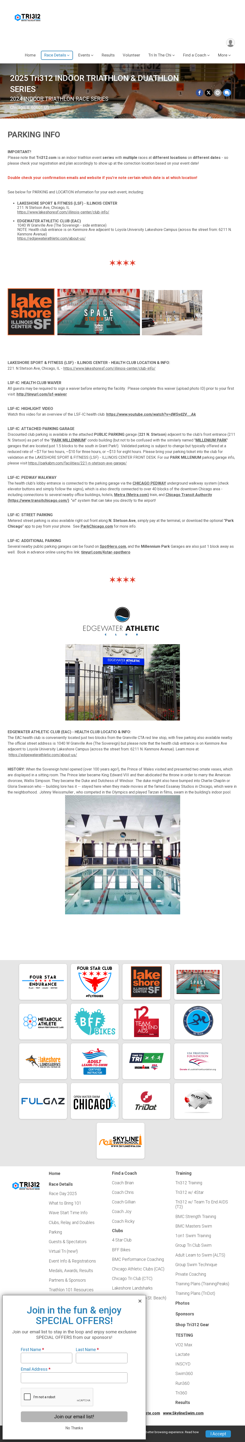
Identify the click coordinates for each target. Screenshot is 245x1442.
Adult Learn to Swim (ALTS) (200, 1255)
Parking (55, 1232)
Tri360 (181, 1393)
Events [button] (84, 55)
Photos (182, 1303)
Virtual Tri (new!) (63, 1251)
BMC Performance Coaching (138, 1259)
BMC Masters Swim (193, 1226)
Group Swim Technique (196, 1264)
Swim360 (184, 1373)
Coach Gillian (123, 1202)
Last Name (87, 1349)
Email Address (35, 1369)
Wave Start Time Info (68, 1212)
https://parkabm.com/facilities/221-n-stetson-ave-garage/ (77, 463)
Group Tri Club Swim (193, 1245)
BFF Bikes (121, 1249)
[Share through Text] (227, 93)
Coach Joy (121, 1211)
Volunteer (131, 55)
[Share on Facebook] (199, 93)
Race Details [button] (55, 55)
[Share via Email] (218, 93)
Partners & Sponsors (67, 1280)
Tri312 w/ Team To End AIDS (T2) (201, 1204)
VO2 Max (183, 1344)
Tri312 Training (188, 1182)
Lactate (182, 1354)
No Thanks (74, 1428)
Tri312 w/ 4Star (189, 1192)
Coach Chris (123, 1192)
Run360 (182, 1383)
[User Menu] (230, 42)
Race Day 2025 (63, 1193)
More (222, 55)
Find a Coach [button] (194, 55)
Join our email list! (74, 1417)
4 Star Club (122, 1240)
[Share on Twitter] (208, 93)
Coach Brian (123, 1182)
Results (108, 55)
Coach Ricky (123, 1221)
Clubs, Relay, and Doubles (72, 1222)
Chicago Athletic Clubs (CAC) (138, 1269)
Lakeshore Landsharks (132, 1288)
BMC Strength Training (195, 1216)
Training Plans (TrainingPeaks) (202, 1283)
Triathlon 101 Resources (71, 1289)
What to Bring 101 (65, 1203)
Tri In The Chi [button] (159, 55)
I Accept (218, 1433)
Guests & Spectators (68, 1241)
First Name (32, 1349)
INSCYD (182, 1364)
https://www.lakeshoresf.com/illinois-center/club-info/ (63, 212)
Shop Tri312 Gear (192, 1324)
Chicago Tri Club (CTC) (132, 1278)
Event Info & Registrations (72, 1261)
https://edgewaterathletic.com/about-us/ (51, 238)
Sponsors (184, 1314)
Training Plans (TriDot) (195, 1293)
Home (30, 55)
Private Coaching (190, 1274)
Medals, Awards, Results (71, 1270)
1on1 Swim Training (193, 1235)
